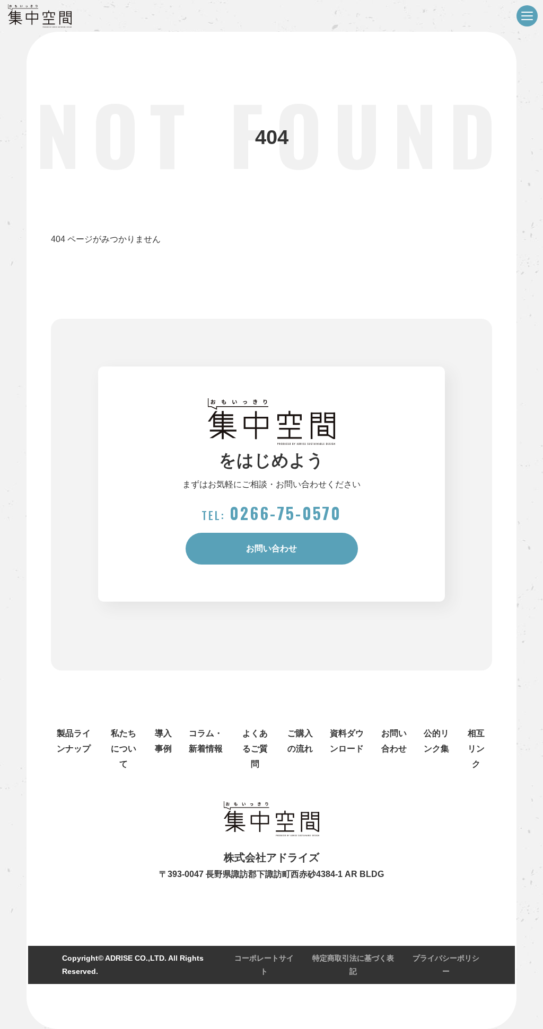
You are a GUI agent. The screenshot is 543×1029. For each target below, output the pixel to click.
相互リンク (476, 748)
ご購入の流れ (300, 741)
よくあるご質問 (255, 748)
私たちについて (123, 748)
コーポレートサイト (264, 965)
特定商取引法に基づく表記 (353, 965)
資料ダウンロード (347, 741)
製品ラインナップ (74, 741)
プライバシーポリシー (446, 965)
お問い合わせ (271, 548)
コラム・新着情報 (206, 741)
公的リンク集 (436, 741)
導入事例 (163, 741)
